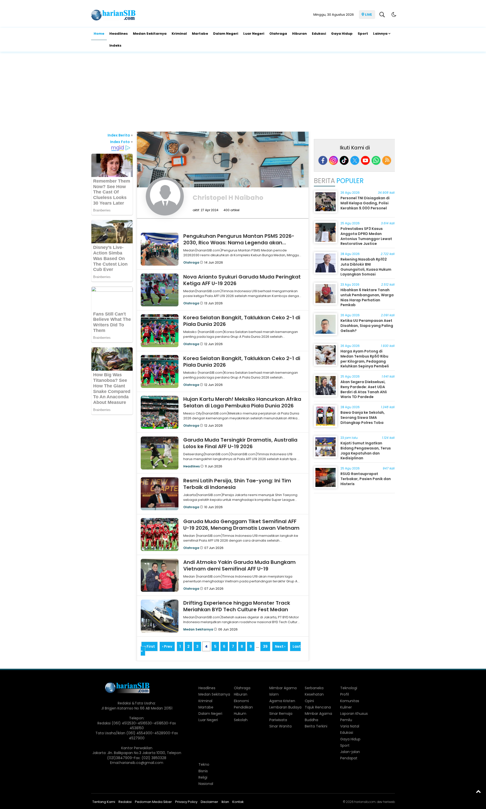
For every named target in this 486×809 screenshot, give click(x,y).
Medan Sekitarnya (150, 33)
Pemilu (346, 719)
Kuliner (346, 707)
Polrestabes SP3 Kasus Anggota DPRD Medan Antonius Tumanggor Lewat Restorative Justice (366, 236)
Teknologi (348, 687)
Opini (309, 700)
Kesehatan (314, 694)
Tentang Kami (103, 801)
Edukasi (319, 33)
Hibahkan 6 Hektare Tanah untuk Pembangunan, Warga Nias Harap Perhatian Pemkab (367, 297)
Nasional (205, 783)
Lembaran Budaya (285, 707)
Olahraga (278, 33)
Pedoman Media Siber (153, 801)
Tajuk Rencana (318, 707)
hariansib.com (365, 802)
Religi (202, 777)
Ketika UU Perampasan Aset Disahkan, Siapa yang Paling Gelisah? (366, 325)
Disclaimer (209, 801)
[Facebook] (322, 160)
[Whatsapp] (376, 160)
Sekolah (241, 719)
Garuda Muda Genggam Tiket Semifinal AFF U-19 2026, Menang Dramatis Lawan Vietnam (241, 524)
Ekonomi (241, 700)
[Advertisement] (243, 92)
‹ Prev (167, 646)
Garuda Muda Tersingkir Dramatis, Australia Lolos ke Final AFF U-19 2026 (240, 443)
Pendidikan (243, 707)
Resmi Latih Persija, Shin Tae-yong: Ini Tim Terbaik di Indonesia (237, 484)
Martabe (200, 33)
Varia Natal (349, 726)
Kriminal (179, 33)
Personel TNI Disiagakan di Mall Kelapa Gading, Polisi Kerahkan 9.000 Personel (365, 202)
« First (149, 646)
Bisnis (203, 771)
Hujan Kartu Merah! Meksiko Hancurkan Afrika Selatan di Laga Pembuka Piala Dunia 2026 (242, 402)
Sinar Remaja (280, 713)
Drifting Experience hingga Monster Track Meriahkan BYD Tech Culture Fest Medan (236, 606)
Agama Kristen (282, 700)
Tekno (203, 764)
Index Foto (121, 141)
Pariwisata (278, 719)
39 (265, 646)
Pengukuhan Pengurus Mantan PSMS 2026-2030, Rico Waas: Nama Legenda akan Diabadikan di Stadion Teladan (238, 242)
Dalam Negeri (225, 33)
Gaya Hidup (342, 33)
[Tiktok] (344, 160)
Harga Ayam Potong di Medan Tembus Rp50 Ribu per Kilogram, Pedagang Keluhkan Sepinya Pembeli (364, 359)
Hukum (240, 713)
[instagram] (333, 160)
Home (99, 33)
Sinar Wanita (280, 726)
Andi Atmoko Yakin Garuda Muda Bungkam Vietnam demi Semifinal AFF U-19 (239, 565)
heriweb (389, 802)
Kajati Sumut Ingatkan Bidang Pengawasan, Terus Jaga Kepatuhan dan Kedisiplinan (365, 451)
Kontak (238, 801)
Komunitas (349, 700)
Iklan (225, 801)
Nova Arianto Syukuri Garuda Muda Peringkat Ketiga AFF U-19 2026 (242, 280)
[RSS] (386, 160)
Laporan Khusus (354, 713)
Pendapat (348, 758)
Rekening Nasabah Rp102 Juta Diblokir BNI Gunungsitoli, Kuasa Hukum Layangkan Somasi (365, 267)
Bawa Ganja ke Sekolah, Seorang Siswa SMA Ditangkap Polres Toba (362, 417)
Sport (363, 33)
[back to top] (478, 791)
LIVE (368, 14)
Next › (280, 646)
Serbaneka (314, 687)
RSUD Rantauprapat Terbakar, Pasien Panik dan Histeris (365, 478)
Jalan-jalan (350, 751)
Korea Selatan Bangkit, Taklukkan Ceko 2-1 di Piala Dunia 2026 (241, 321)
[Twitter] (354, 160)
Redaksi (125, 801)
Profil (344, 694)
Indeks (115, 45)
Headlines (118, 33)
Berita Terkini (316, 726)
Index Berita (120, 135)
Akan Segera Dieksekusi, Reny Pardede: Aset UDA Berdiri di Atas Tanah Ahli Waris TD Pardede (363, 389)
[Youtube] (365, 160)
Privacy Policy (186, 801)
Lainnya (380, 33)
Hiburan (299, 33)
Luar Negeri (253, 33)
